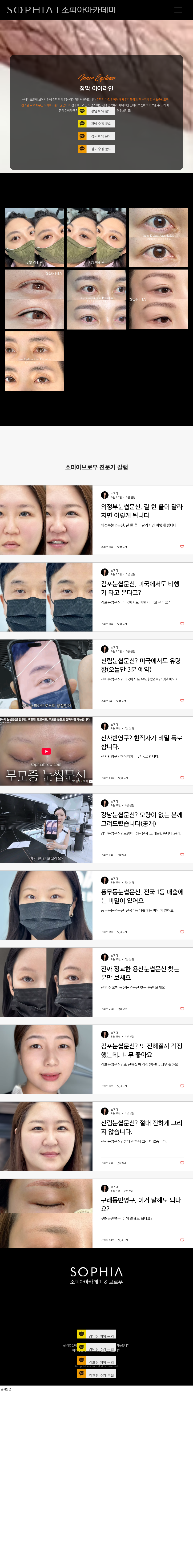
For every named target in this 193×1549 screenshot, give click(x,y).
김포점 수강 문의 (101, 1375)
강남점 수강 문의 (101, 1349)
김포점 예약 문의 (101, 1362)
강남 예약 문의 (101, 111)
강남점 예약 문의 (101, 1336)
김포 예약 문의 (101, 136)
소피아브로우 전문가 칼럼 (96, 467)
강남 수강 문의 (101, 124)
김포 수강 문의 (101, 149)
